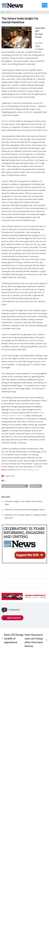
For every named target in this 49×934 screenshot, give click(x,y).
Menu (44, 5)
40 (23, 415)
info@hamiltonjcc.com (30, 469)
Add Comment (14, 618)
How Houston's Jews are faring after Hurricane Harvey (33, 640)
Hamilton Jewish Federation (14, 486)
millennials (35, 486)
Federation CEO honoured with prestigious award (25, 509)
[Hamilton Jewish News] (13, 6)
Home (2, 12)
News (8, 12)
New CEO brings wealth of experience (14, 638)
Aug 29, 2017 (9, 476)
